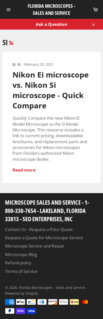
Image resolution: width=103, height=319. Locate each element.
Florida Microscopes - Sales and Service (51, 9)
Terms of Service (21, 271)
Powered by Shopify (21, 293)
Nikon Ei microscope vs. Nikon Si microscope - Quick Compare (50, 90)
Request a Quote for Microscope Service (44, 238)
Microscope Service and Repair (34, 246)
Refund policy (18, 263)
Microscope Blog (21, 254)
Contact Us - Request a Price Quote (39, 229)
